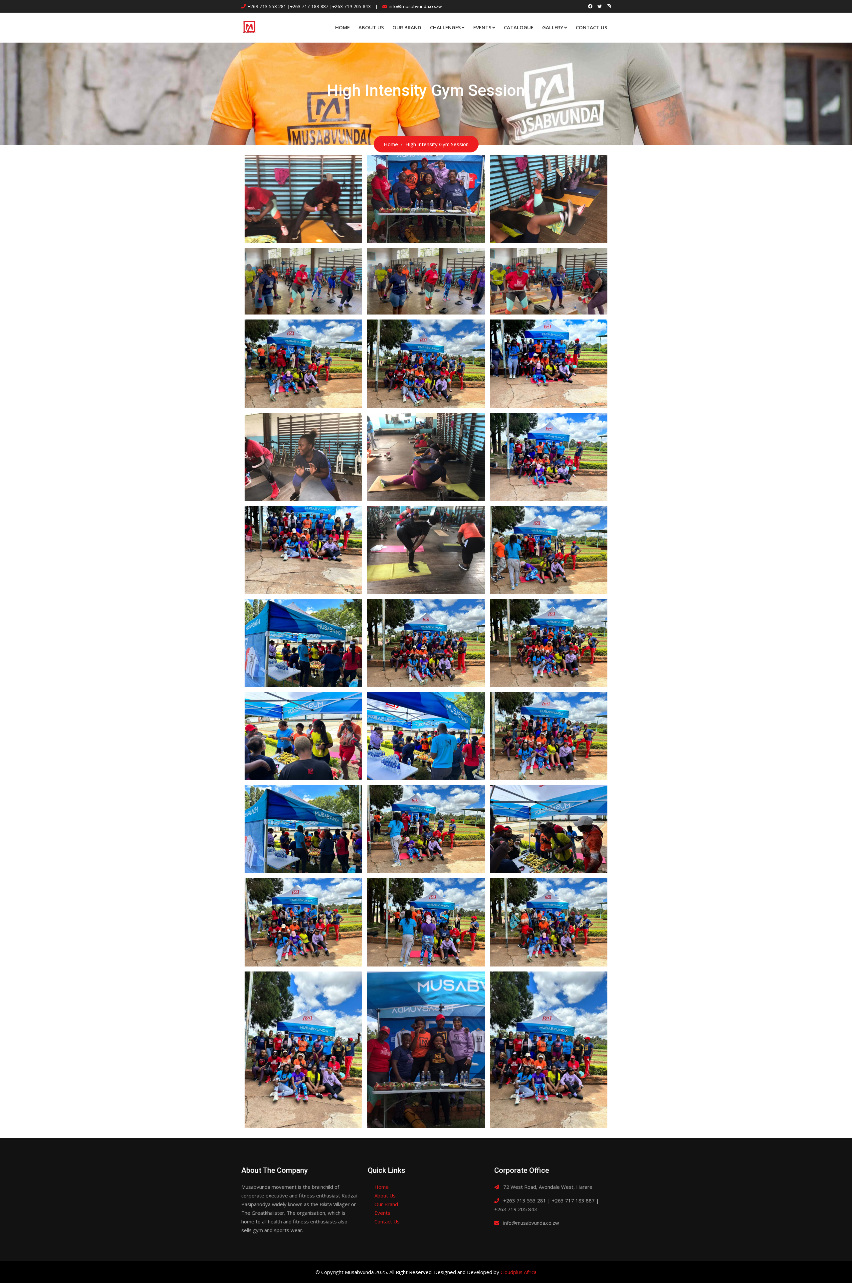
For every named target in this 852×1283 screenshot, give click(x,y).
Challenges (445, 27)
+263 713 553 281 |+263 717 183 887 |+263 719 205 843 (309, 6)
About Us (371, 27)
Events (482, 27)
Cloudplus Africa (518, 1272)
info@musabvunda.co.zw (415, 6)
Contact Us (591, 27)
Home (342, 27)
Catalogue (518, 27)
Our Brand (406, 27)
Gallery (552, 27)
